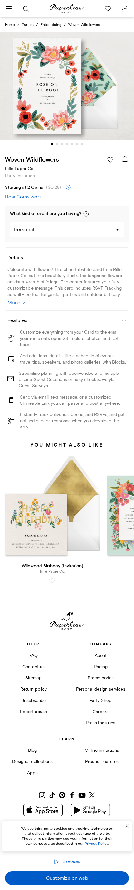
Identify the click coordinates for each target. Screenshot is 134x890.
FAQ (33, 655)
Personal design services (100, 689)
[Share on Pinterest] (62, 795)
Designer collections (32, 761)
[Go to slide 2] (57, 144)
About (101, 655)
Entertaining (51, 24)
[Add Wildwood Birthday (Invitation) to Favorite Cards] (52, 580)
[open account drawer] (125, 8)
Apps (32, 772)
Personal (24, 230)
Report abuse (33, 711)
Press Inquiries (100, 723)
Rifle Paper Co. (19, 168)
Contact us (33, 666)
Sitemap (33, 678)
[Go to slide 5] (72, 144)
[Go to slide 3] (62, 144)
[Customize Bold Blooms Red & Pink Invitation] (67, 86)
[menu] (8, 8)
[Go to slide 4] (67, 144)
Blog (32, 750)
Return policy (33, 689)
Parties (28, 24)
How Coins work (23, 197)
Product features (102, 761)
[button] (86, 214)
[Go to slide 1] (52, 144)
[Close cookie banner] (127, 825)
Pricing (101, 666)
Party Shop (100, 700)
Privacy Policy (96, 843)
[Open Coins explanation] (68, 187)
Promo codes (101, 678)
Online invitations (102, 750)
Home (10, 24)
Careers (100, 711)
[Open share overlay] (125, 158)
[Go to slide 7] (82, 144)
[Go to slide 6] (77, 144)
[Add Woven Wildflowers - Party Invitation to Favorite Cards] (110, 160)
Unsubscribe (33, 700)
